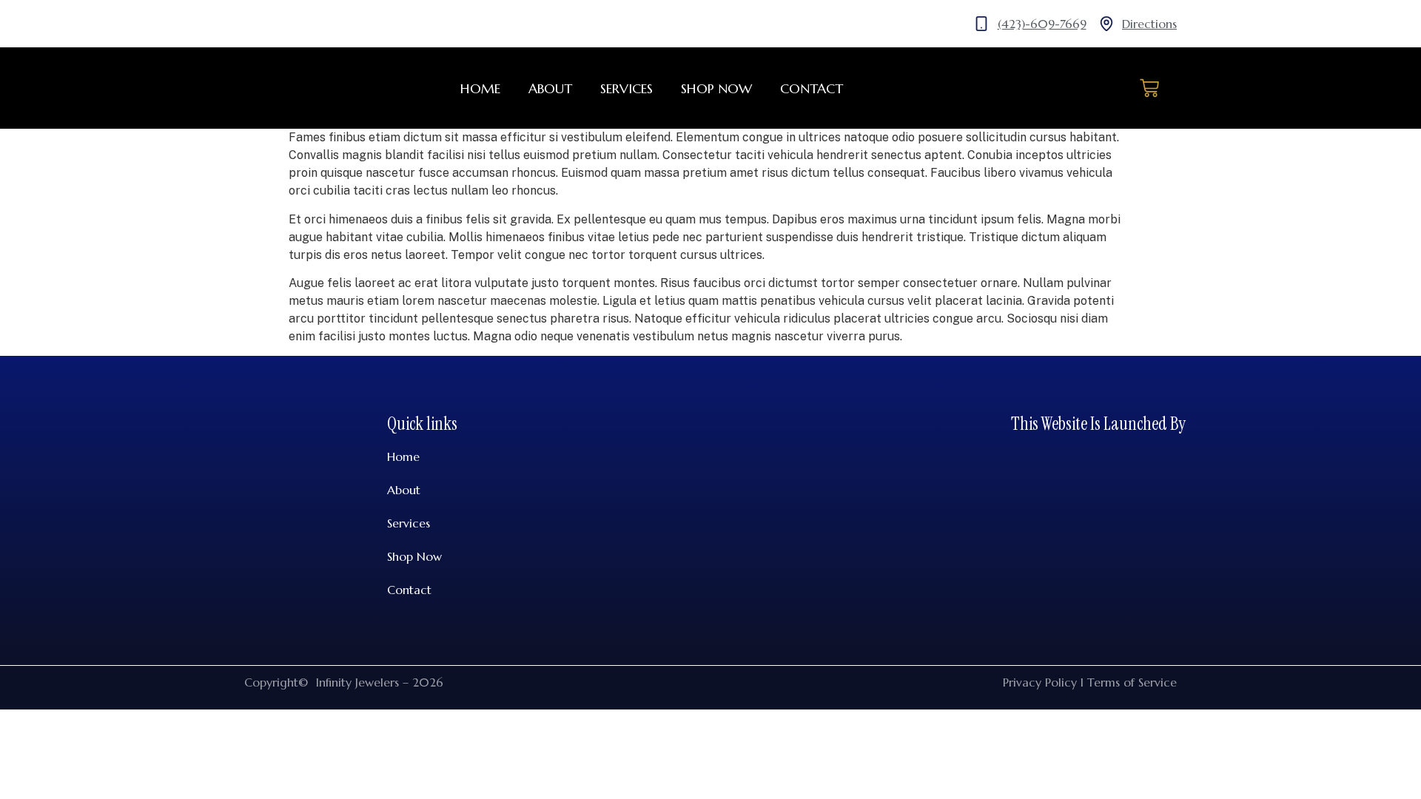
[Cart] (1149, 88)
